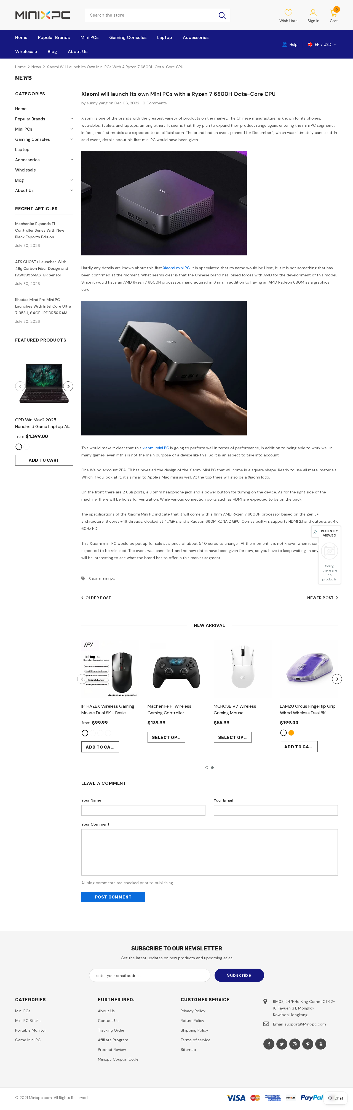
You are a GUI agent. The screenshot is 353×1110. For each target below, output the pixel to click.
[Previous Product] (20, 386)
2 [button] (212, 767)
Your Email (223, 800)
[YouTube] (320, 1044)
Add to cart (44, 460)
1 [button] (206, 767)
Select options (168, 737)
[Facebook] (268, 1044)
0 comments (155, 103)
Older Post (98, 597)
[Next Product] (68, 386)
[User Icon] (313, 12)
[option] (44, 410)
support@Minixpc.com (305, 1024)
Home (20, 66)
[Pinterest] (307, 1044)
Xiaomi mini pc (102, 578)
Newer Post (320, 597)
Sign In (313, 20)
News (36, 66)
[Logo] (46, 15)
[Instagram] (294, 1044)
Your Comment (95, 824)
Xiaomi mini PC (176, 267)
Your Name (91, 800)
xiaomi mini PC (156, 447)
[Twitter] (281, 1044)
